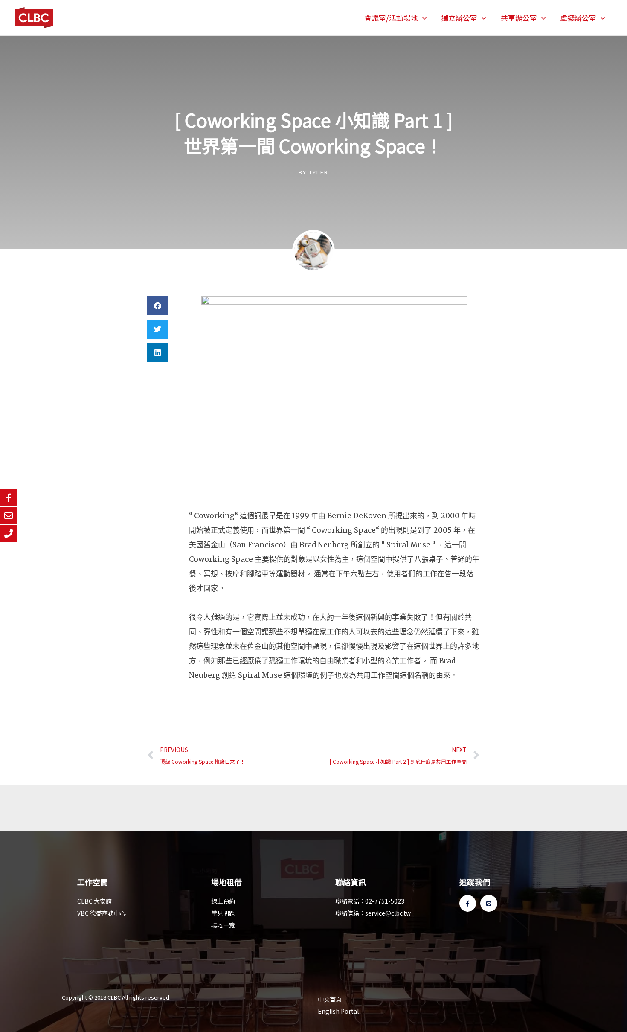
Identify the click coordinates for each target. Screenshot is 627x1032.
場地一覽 (223, 925)
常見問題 (223, 913)
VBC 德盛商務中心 (101, 913)
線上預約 (223, 901)
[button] (422, 18)
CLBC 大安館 (94, 901)
